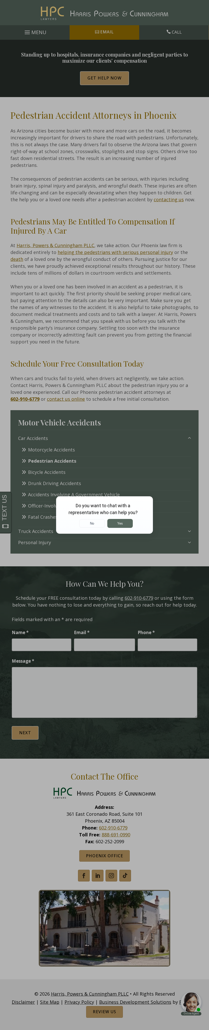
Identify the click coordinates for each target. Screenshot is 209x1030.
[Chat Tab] (104, 515)
